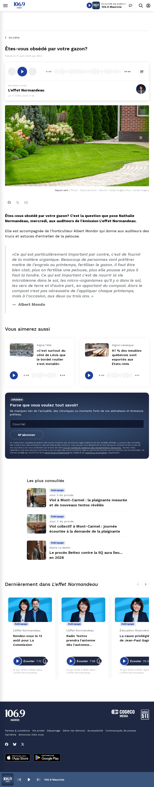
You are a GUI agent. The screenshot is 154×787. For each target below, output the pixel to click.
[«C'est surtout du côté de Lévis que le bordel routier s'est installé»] (21, 350)
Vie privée (38, 730)
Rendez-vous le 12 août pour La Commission (27, 640)
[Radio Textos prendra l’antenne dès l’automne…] (83, 610)
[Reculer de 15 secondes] (12, 71)
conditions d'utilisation (96, 453)
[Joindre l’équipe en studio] (131, 5)
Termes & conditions (17, 730)
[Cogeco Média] (123, 716)
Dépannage (53, 730)
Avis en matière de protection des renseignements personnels (92, 448)
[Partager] (142, 71)
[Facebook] (9, 202)
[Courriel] (26, 202)
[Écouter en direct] (89, 5)
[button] (19, 780)
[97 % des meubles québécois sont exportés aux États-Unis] (97, 350)
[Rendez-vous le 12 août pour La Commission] (30, 610)
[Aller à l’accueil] (19, 7)
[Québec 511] (145, 718)
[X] (22, 744)
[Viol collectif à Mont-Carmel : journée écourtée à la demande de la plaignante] (36, 524)
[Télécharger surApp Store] (17, 758)
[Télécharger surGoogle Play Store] (47, 758)
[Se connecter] (148, 5)
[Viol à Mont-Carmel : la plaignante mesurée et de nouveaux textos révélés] (36, 497)
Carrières (10, 734)
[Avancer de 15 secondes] (32, 71)
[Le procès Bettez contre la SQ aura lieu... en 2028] (36, 550)
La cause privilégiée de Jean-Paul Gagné (136, 638)
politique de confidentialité (57, 453)
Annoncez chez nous (31, 734)
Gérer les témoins (74, 730)
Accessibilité (95, 730)
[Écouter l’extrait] (22, 71)
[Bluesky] (14, 744)
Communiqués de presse (120, 730)
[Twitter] (17, 202)
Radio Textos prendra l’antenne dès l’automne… (80, 640)
